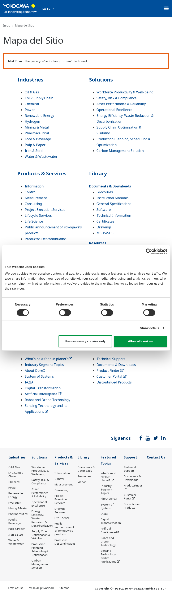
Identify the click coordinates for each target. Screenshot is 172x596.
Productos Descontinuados (45, 239)
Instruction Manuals (112, 198)
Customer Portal (109, 376)
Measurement (36, 198)
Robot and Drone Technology (47, 399)
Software (103, 209)
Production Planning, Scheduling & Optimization (39, 549)
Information (34, 186)
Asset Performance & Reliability (121, 104)
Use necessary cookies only (85, 341)
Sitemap (64, 588)
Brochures (104, 192)
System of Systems (39, 376)
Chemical (32, 104)
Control (30, 192)
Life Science (34, 221)
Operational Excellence (114, 109)
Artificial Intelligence (41, 394)
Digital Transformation (43, 388)
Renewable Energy (39, 115)
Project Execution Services (45, 209)
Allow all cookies (140, 341)
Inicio (6, 25)
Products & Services (41, 173)
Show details (149, 328)
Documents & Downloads (110, 186)
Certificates (105, 221)
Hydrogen (32, 121)
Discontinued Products (114, 382)
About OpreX (35, 370)
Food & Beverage (38, 139)
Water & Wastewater (41, 156)
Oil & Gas (32, 92)
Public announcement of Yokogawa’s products (64, 529)
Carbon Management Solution (120, 150)
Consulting (33, 203)
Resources (97, 243)
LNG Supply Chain (39, 98)
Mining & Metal (37, 127)
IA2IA (29, 382)
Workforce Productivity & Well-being (124, 92)
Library (98, 173)
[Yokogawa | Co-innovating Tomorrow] (20, 9)
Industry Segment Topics (44, 364)
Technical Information (113, 215)
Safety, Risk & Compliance (116, 98)
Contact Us (156, 457)
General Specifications (113, 203)
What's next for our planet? (47, 359)
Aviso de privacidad (41, 588)
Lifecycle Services (38, 215)
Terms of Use (14, 588)
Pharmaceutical (37, 133)
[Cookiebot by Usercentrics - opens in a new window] (148, 251)
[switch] (65, 312)
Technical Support (110, 359)
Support (130, 457)
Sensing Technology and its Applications (108, 556)
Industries (30, 79)
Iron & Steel (34, 150)
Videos (82, 482)
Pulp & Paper (35, 145)
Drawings (104, 227)
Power (30, 109)
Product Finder (108, 370)
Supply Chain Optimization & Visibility (40, 534)
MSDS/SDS (104, 233)
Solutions (101, 79)
